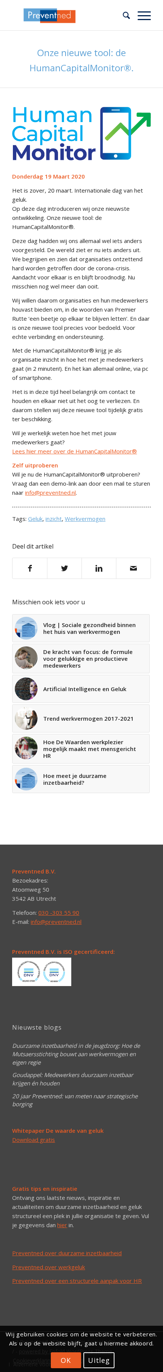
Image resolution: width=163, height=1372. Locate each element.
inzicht (53, 518)
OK (66, 1360)
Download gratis (33, 1139)
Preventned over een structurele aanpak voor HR (77, 1280)
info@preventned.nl (50, 492)
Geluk (35, 518)
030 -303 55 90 (58, 912)
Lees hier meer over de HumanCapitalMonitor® (74, 451)
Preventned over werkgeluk (48, 1267)
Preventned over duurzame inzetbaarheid (67, 1253)
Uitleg (99, 1360)
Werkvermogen (85, 518)
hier (62, 1225)
